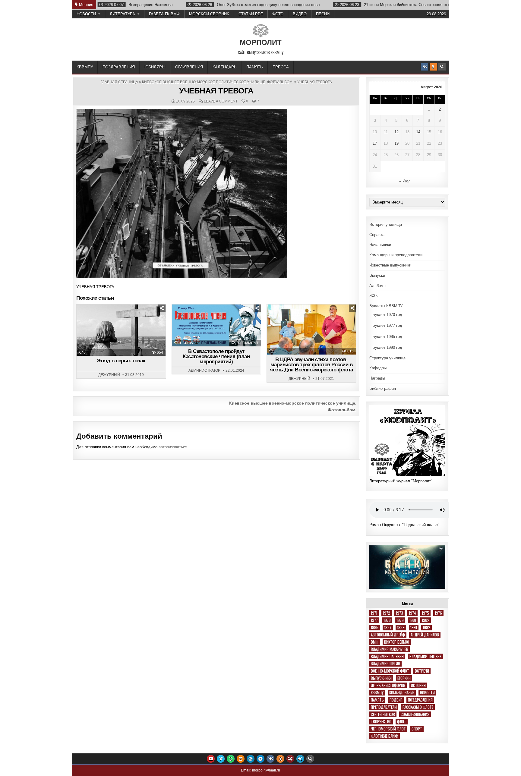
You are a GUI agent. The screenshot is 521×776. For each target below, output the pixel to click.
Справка (376, 234)
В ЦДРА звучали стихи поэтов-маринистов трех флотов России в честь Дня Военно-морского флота (311, 365)
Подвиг (396, 700)
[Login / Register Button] (300, 759)
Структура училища (387, 358)
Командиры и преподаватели (395, 255)
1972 (386, 613)
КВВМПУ (85, 67)
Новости (86, 14)
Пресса (281, 67)
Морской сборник (209, 14)
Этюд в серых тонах (121, 361)
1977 (374, 620)
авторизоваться (173, 447)
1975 (425, 613)
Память (254, 67)
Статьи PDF (250, 14)
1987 (387, 627)
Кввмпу (377, 693)
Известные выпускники (390, 265)
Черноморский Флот (388, 729)
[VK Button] (424, 67)
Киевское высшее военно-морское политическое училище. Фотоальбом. (217, 82)
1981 (412, 620)
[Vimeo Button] (221, 759)
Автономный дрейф (388, 635)
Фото (277, 14)
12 (396, 132)
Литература (122, 14)
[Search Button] (442, 67)
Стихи (327, 319)
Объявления (189, 67)
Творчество (381, 721)
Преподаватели (384, 707)
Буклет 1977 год (387, 325)
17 (375, 143)
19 (396, 143)
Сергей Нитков (383, 714)
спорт (417, 729)
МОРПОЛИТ (261, 42)
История (418, 685)
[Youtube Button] (211, 759)
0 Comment (247, 343)
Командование (401, 693)
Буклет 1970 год (387, 314)
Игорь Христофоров (388, 685)
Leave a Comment (221, 101)
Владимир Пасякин (387, 656)
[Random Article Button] (290, 759)
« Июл (405, 181)
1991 (413, 627)
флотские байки (384, 736)
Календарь (225, 67)
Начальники (380, 244)
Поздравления (119, 67)
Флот (401, 721)
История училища (385, 224)
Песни (323, 14)
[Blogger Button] (241, 759)
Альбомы (377, 285)
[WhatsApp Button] (231, 759)
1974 (412, 613)
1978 (387, 620)
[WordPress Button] (250, 759)
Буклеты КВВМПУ (386, 306)
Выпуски (377, 275)
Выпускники (381, 678)
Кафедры (378, 368)
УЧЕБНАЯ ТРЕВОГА (216, 90)
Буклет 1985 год (387, 336)
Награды (377, 378)
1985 (374, 627)
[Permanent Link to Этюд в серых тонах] (121, 330)
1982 (425, 620)
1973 (399, 613)
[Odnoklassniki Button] (433, 67)
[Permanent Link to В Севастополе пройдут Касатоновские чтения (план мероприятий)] (216, 325)
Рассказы (135, 319)
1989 (401, 627)
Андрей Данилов (425, 635)
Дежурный (109, 375)
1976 (438, 613)
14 (418, 132)
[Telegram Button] (260, 759)
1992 (426, 627)
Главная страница (119, 82)
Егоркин (404, 678)
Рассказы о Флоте (418, 707)
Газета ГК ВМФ (164, 14)
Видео (300, 14)
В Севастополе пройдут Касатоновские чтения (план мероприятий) (216, 356)
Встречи (422, 671)
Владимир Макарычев (389, 649)
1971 (374, 613)
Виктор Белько (396, 642)
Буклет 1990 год (387, 347)
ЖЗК (373, 295)
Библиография (382, 388)
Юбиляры (155, 67)
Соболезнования (415, 714)
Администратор (204, 370)
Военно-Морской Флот (390, 671)
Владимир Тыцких (425, 656)
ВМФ (374, 642)
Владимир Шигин (385, 664)
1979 (400, 620)
